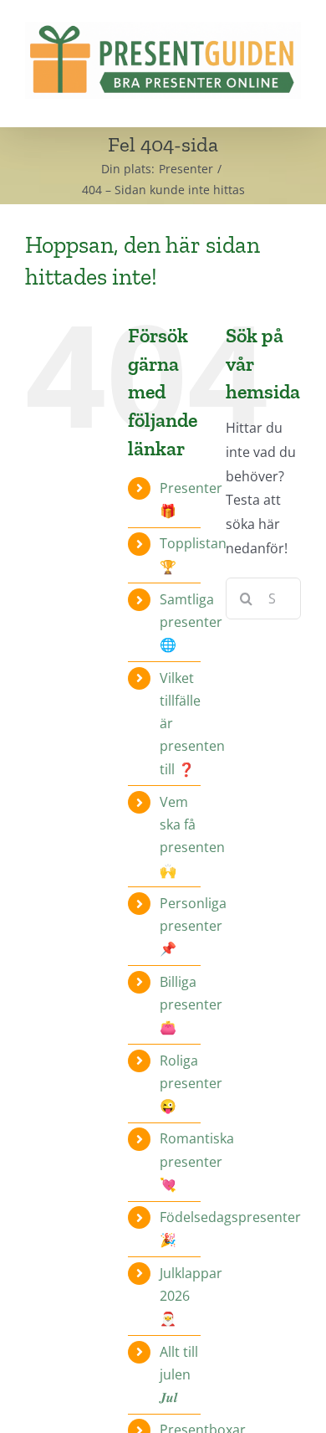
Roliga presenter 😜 (191, 1083)
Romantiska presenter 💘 (197, 1161)
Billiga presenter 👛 (191, 1004)
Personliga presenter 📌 (193, 926)
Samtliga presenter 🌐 (191, 622)
